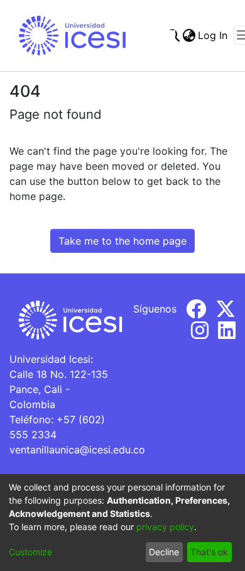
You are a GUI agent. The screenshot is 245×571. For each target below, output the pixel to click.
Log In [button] (213, 35)
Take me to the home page (122, 241)
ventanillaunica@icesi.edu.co (77, 449)
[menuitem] (189, 35)
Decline (164, 551)
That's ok (209, 551)
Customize (30, 551)
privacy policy (165, 526)
